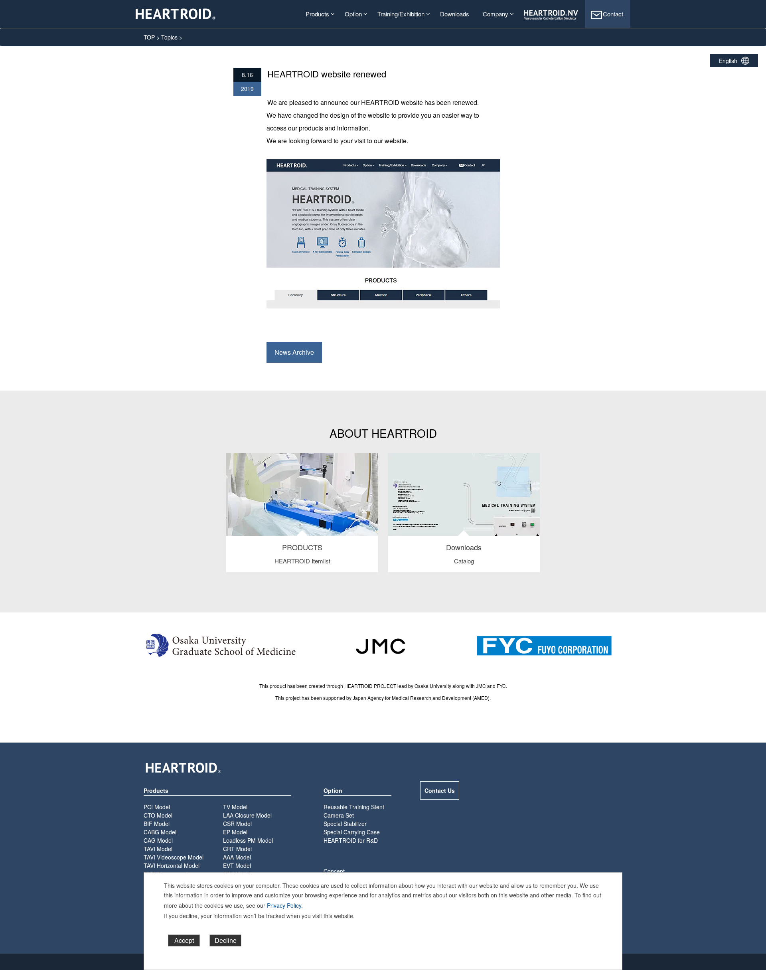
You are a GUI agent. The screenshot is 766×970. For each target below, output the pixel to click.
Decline (226, 940)
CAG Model (158, 840)
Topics (169, 37)
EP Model (235, 832)
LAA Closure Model (247, 815)
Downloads (454, 14)
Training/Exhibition (400, 14)
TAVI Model (158, 849)
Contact (613, 14)
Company (495, 14)
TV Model (235, 807)
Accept (184, 940)
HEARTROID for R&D (351, 840)
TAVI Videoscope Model (173, 857)
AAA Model (237, 857)
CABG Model (160, 832)
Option (353, 14)
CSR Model (237, 824)
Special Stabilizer (345, 824)
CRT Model (237, 849)
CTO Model (158, 815)
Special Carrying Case (352, 832)
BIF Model (157, 824)
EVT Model (237, 865)
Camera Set (339, 815)
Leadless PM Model (248, 840)
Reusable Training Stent (354, 807)
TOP (149, 37)
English (728, 61)
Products (317, 14)
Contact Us (439, 790)
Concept (334, 871)
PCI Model (157, 807)
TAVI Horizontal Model (171, 865)
